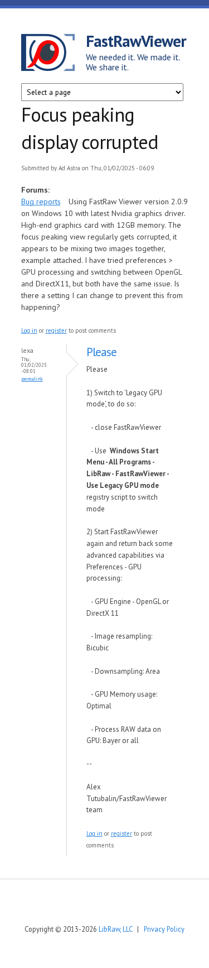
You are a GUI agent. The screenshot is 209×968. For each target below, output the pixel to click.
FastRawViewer (136, 40)
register (56, 330)
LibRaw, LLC (115, 928)
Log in (29, 330)
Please (101, 352)
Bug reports (41, 202)
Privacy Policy (164, 928)
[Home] (53, 54)
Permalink (32, 379)
